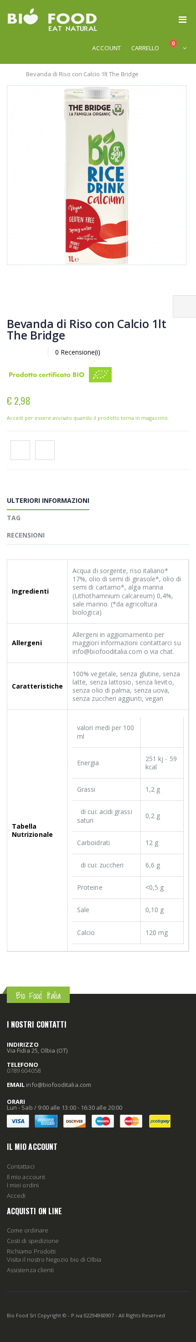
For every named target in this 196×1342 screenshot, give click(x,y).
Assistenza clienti (30, 1270)
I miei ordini (23, 1185)
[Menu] (182, 19)
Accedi (16, 1195)
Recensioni (26, 535)
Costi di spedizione (33, 1241)
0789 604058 (24, 1070)
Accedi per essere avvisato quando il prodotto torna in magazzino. (88, 417)
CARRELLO (145, 48)
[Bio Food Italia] (52, 19)
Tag (14, 517)
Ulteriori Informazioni (48, 500)
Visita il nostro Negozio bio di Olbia (54, 1259)
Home (10, 74)
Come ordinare (27, 1230)
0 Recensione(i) (77, 352)
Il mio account (26, 1177)
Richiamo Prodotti (31, 1251)
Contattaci (21, 1166)
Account (106, 48)
